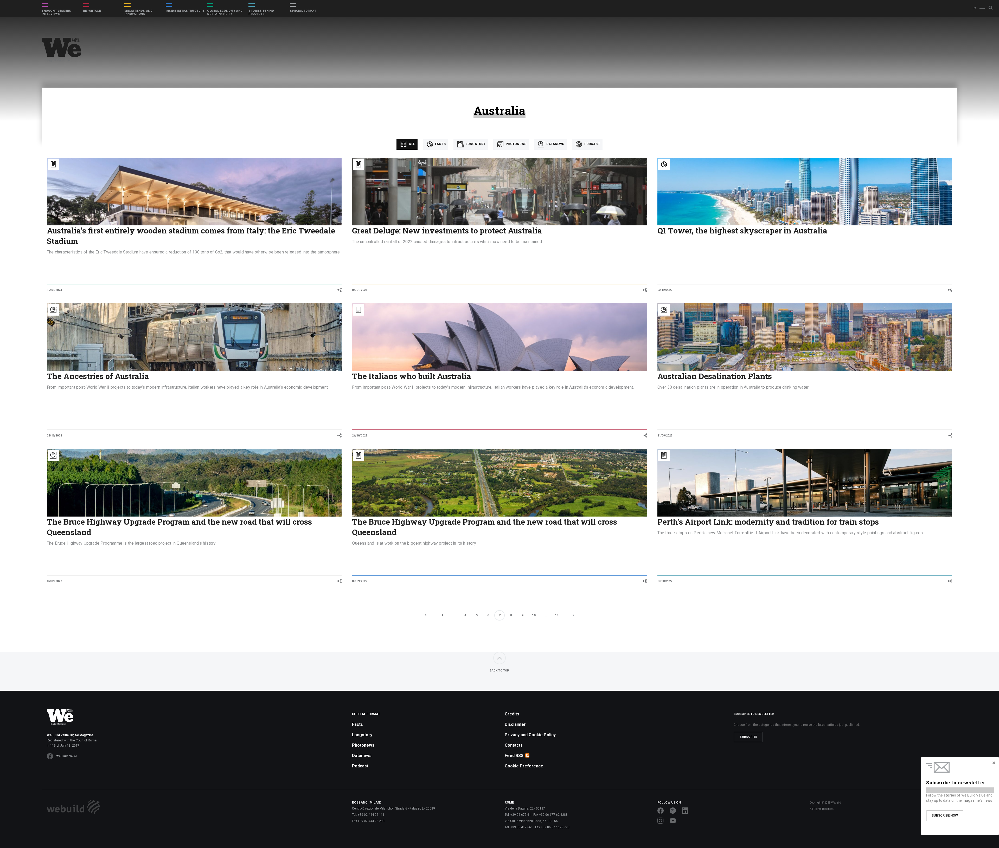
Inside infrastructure (185, 10)
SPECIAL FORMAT (303, 10)
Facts (440, 144)
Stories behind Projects (261, 12)
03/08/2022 (665, 581)
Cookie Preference (524, 766)
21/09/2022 (665, 435)
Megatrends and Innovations (138, 12)
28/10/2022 (54, 435)
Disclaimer (515, 724)
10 (534, 615)
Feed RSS (514, 755)
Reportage (92, 10)
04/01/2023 (359, 290)
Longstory (475, 144)
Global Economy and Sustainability (225, 12)
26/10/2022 (359, 435)
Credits (512, 714)
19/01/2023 (54, 290)
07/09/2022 (54, 581)
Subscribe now (945, 815)
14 (557, 615)
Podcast (591, 144)
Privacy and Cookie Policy (530, 734)
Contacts (514, 745)
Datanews (555, 144)
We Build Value (66, 756)
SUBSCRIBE (748, 737)
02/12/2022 (665, 290)
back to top (499, 670)
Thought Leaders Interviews (56, 12)
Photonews (515, 144)
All (411, 144)
